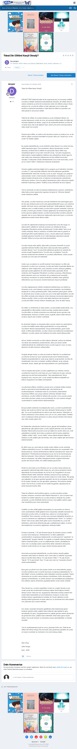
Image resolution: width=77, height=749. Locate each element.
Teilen (8, 67)
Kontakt (42, 742)
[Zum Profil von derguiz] (7, 62)
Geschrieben (31, 84)
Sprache (35, 742)
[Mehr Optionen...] (72, 84)
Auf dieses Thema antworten (61, 75)
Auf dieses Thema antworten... (24, 677)
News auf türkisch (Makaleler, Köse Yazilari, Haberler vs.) (43, 63)
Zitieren (28, 656)
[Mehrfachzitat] (23, 656)
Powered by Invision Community (38, 746)
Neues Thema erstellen (36, 75)
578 (12, 101)
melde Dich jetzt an (62, 667)
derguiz (16, 61)
